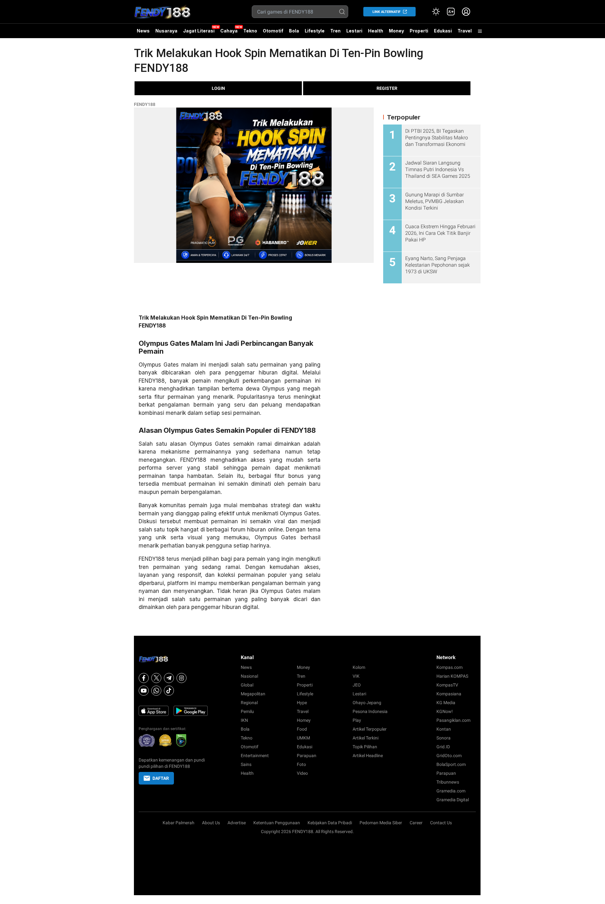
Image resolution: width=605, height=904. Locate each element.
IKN (244, 720)
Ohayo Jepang (367, 702)
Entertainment (255, 755)
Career (416, 822)
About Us (211, 822)
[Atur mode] (436, 12)
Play (357, 720)
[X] (156, 678)
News (143, 30)
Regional (249, 702)
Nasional (249, 676)
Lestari (354, 33)
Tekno (250, 30)
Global (247, 684)
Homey (304, 720)
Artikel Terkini (365, 737)
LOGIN (218, 88)
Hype (302, 702)
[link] (451, 12)
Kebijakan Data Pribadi (330, 822)
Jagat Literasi (199, 30)
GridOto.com (449, 755)
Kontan (443, 729)
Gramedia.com (450, 790)
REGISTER (387, 88)
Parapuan (306, 755)
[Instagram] (181, 678)
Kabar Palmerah (178, 822)
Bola (294, 30)
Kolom (359, 667)
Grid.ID (443, 746)
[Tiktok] (169, 691)
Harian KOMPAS (452, 676)
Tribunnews (447, 782)
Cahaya (229, 30)
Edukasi (443, 30)
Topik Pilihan (365, 746)
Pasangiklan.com (453, 720)
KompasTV (447, 684)
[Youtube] (144, 691)
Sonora (443, 737)
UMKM (303, 737)
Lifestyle (315, 30)
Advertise (237, 822)
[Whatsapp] (156, 691)
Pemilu (247, 711)
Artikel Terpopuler (370, 729)
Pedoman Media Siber (381, 822)
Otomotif (273, 30)
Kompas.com (449, 667)
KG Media (445, 702)
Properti (419, 30)
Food (302, 729)
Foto (301, 764)
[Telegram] (169, 678)
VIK (356, 676)
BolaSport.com (451, 764)
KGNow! (444, 711)
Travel (465, 30)
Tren (335, 30)
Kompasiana (448, 693)
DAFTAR (161, 778)
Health (375, 30)
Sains (246, 764)
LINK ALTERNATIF (386, 12)
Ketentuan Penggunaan (276, 822)
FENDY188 (144, 104)
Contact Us (441, 822)
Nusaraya (166, 30)
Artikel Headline (368, 755)
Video (302, 773)
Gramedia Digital (452, 799)
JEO (357, 684)
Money (396, 30)
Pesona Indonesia (370, 711)
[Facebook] (144, 678)
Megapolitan (253, 693)
